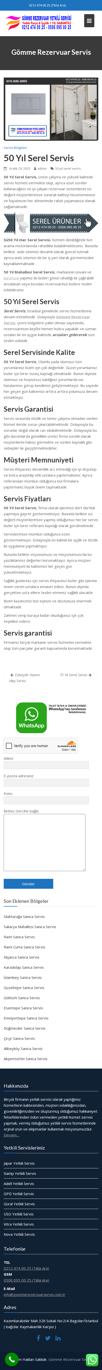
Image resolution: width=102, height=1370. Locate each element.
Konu (8, 793)
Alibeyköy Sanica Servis (23, 1048)
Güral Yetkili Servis (19, 1203)
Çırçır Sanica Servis (19, 1038)
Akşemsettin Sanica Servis (26, 1058)
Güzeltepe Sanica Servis (24, 987)
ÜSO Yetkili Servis (19, 1213)
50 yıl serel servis (68, 168)
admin (42, 168)
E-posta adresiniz (19, 775)
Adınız (9, 758)
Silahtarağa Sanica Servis (24, 916)
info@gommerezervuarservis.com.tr (34, 1294)
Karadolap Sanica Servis (24, 967)
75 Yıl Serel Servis (73, 674)
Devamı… (11, 1134)
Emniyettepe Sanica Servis (26, 1018)
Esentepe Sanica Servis (23, 1007)
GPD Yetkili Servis (19, 1193)
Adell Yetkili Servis (19, 1183)
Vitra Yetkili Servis (19, 1223)
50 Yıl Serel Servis (39, 157)
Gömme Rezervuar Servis (70, 1359)
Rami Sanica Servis (19, 936)
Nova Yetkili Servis (19, 1234)
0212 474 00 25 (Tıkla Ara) (47, 5)
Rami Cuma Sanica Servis (24, 946)
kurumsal (11, 277)
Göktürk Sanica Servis (22, 997)
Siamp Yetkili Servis (20, 1173)
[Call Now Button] (12, 1359)
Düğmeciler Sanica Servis (25, 1028)
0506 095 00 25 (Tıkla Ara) (26, 1280)
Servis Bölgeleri (15, 147)
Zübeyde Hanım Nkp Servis (24, 677)
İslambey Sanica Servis (23, 977)
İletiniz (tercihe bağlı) (21, 810)
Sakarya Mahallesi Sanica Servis (30, 926)
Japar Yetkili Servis (19, 1162)
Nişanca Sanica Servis (21, 957)
